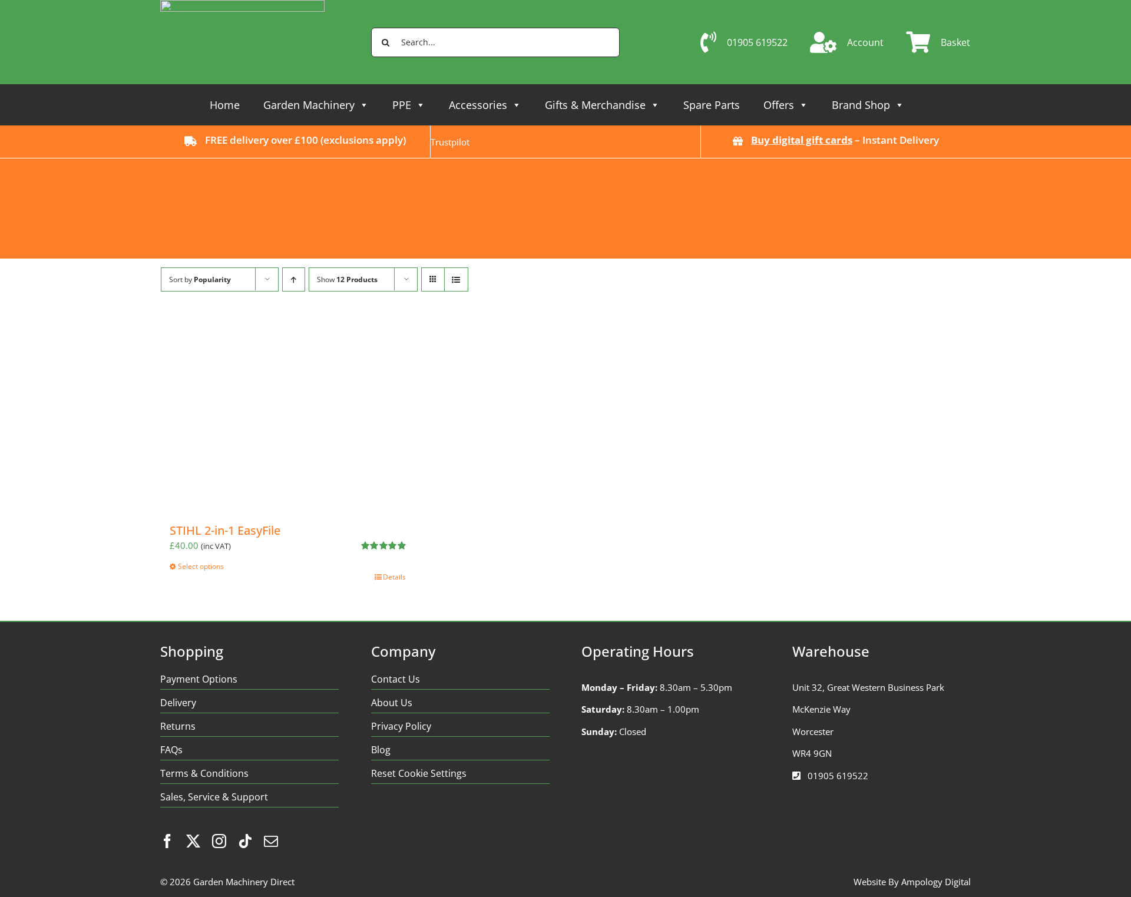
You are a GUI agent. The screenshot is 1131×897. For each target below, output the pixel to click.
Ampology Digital (936, 882)
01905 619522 (838, 776)
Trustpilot (450, 142)
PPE (401, 105)
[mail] (271, 841)
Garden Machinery (309, 105)
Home (225, 105)
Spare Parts (711, 105)
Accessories (478, 105)
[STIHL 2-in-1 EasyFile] (288, 413)
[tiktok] (245, 841)
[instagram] (219, 841)
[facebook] (167, 841)
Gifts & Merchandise (595, 105)
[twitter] (193, 841)
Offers (778, 105)
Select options (201, 566)
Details (394, 577)
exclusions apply (363, 140)
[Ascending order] (293, 279)
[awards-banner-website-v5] (565, 162)
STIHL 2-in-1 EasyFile (225, 530)
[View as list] (456, 279)
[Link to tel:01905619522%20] (796, 775)
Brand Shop (861, 105)
